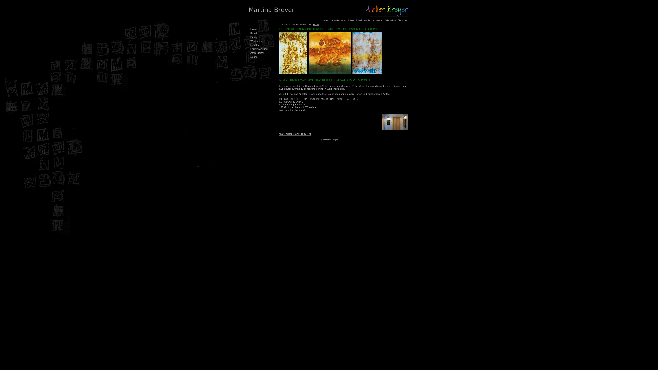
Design (254, 37)
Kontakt (326, 20)
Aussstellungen (339, 20)
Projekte (255, 45)
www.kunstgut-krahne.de (292, 110)
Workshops (256, 41)
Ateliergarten (257, 52)
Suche (254, 56)
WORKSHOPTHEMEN (295, 134)
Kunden (367, 20)
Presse (351, 20)
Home (253, 29)
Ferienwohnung (258, 48)
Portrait (359, 20)
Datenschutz (390, 20)
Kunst (253, 33)
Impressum (378, 20)
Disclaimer (403, 20)
